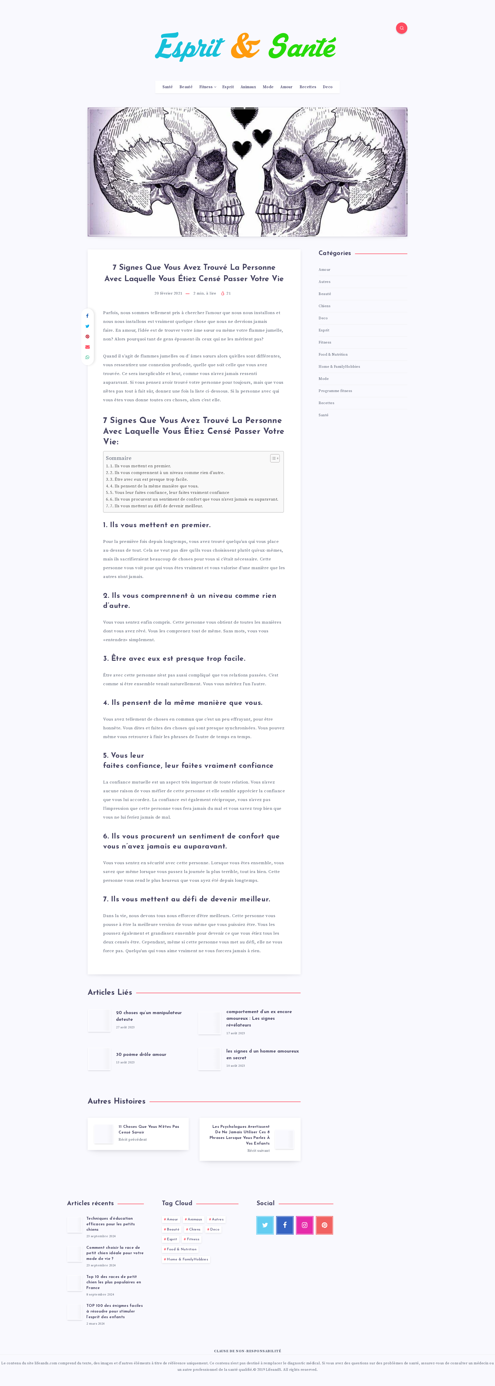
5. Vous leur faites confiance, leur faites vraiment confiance (169, 492)
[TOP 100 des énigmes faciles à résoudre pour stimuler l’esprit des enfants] (74, 1311)
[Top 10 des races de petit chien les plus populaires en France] (74, 1283)
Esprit (228, 87)
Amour (286, 87)
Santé (167, 87)
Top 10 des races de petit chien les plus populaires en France (113, 1282)
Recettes (308, 87)
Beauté (186, 87)
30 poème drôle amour (141, 1055)
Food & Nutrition (333, 354)
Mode (268, 87)
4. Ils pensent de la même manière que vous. (154, 486)
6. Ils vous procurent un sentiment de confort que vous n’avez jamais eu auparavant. (194, 499)
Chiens (325, 306)
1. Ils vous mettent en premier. (140, 466)
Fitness (205, 87)
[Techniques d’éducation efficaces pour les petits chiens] (74, 1224)
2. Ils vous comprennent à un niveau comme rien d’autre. (167, 472)
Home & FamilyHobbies (339, 366)
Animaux (248, 87)
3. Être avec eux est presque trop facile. (149, 479)
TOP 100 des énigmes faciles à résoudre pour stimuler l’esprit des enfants (114, 1311)
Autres (325, 282)
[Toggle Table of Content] (272, 458)
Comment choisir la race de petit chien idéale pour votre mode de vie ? (115, 1253)
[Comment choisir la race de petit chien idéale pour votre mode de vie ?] (74, 1253)
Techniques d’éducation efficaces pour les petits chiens (110, 1224)
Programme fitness (335, 391)
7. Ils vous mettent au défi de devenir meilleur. (156, 506)
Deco (328, 87)
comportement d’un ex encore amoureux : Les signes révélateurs (259, 1019)
